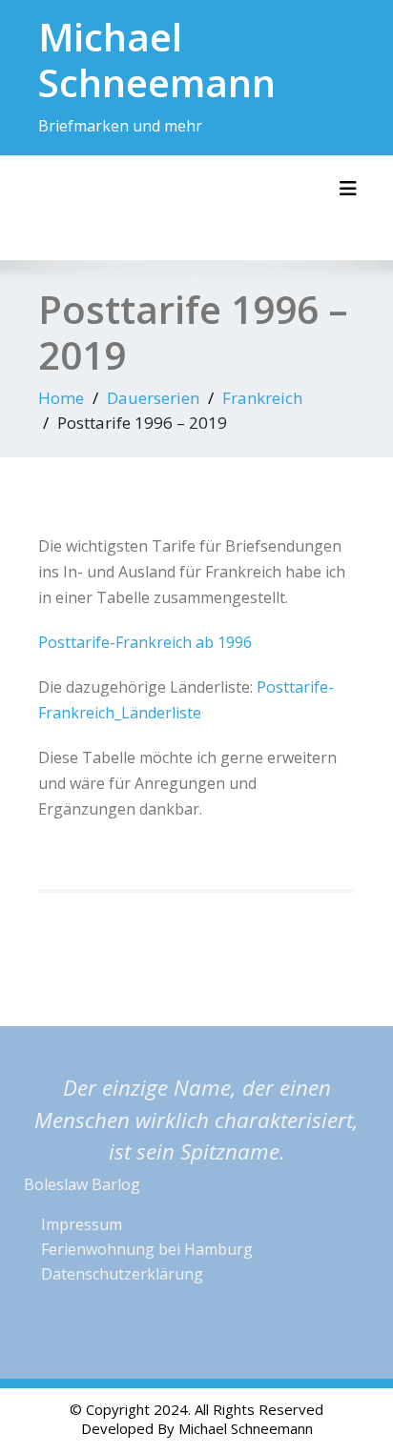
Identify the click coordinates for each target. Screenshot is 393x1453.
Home (61, 398)
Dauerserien (153, 398)
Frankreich (262, 398)
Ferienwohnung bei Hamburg (147, 1249)
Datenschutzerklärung (122, 1273)
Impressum (81, 1224)
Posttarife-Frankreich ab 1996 (145, 642)
